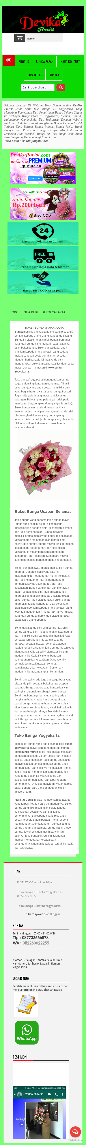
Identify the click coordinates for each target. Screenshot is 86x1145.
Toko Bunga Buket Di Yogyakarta (39, 906)
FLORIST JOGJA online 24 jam (35, 882)
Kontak (54, 74)
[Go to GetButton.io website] (75, 1140)
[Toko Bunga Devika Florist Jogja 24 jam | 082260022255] (45, 21)
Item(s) (31, 38)
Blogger (55, 914)
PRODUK (24, 61)
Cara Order (34, 74)
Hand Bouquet (70, 61)
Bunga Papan (44, 61)
